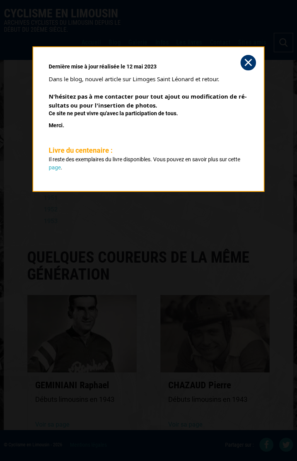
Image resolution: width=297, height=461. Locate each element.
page (55, 167)
